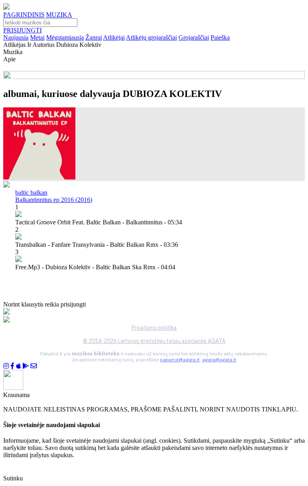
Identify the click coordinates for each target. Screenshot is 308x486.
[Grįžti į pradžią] (6, 7)
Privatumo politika (154, 327)
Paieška (220, 37)
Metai (37, 37)
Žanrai (93, 37)
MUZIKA (59, 14)
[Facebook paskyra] (12, 366)
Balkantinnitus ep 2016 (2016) (53, 199)
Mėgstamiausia (65, 37)
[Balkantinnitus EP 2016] (39, 177)
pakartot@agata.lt (180, 360)
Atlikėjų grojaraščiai (151, 37)
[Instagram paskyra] (6, 366)
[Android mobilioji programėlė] (25, 366)
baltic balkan (31, 192)
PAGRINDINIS (24, 14)
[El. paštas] (33, 366)
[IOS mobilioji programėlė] (18, 366)
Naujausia (15, 37)
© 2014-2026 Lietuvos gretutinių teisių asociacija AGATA (154, 341)
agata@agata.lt (219, 360)
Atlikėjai (114, 37)
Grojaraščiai (193, 37)
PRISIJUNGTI (22, 30)
